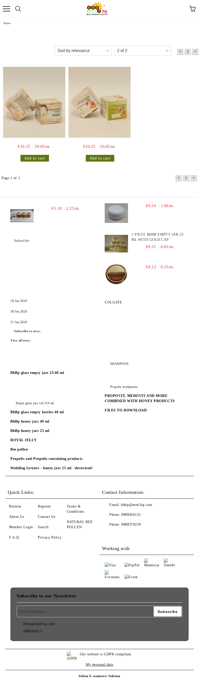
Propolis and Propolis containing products (46, 459)
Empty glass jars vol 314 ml (35, 403)
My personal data (99, 664)
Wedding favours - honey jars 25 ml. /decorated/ (51, 468)
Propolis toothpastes (124, 387)
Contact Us (46, 517)
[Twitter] (120, 535)
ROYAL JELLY (23, 440)
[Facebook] (109, 535)
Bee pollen (19, 449)
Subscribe (22, 241)
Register (44, 506)
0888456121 (131, 515)
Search (43, 527)
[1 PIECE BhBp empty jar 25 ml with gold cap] (116, 243)
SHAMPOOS (119, 364)
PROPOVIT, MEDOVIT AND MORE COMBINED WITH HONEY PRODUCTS (140, 398)
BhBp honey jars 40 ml (29, 421)
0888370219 (131, 524)
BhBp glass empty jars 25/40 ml (37, 373)
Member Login (21, 527)
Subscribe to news (27, 331)
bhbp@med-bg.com (136, 505)
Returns (15, 506)
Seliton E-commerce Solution (99, 676)
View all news (20, 340)
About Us (16, 517)
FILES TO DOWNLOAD (126, 410)
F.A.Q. (14, 537)
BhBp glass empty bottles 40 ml (37, 412)
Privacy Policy (49, 537)
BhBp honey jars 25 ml (29, 431)
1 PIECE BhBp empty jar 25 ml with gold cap (157, 237)
